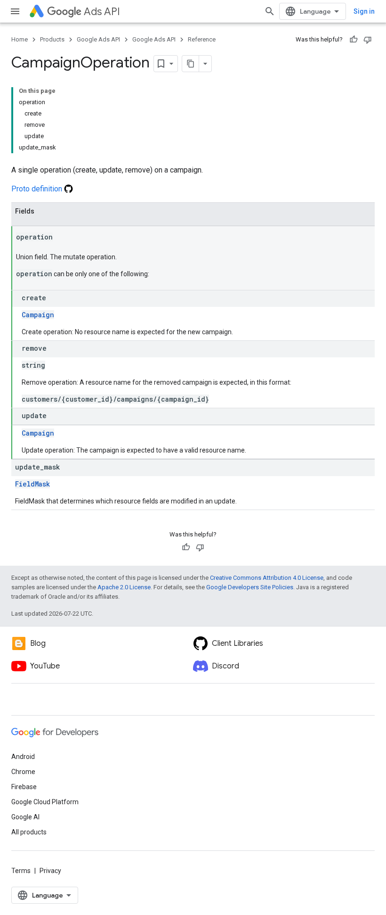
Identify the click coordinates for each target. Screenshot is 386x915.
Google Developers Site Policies (249, 587)
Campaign (38, 314)
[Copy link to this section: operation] (62, 237)
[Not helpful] (368, 40)
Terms (21, 870)
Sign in (364, 11)
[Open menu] (15, 11)
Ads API (102, 11)
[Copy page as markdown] (190, 64)
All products (29, 832)
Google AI (25, 817)
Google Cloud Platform (45, 802)
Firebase (24, 787)
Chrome (23, 771)
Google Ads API (98, 39)
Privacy (50, 870)
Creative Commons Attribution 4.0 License (266, 577)
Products (52, 39)
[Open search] (269, 11)
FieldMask (32, 483)
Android (23, 756)
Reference (202, 39)
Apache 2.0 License (124, 587)
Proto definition (37, 188)
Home (19, 39)
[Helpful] (353, 40)
